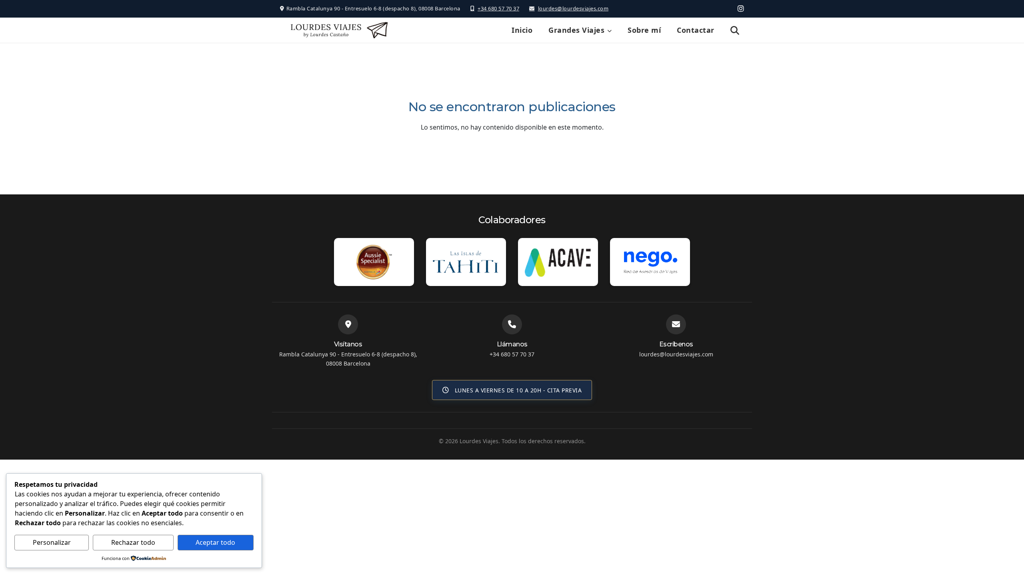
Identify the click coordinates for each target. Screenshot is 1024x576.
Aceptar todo (215, 542)
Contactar (695, 30)
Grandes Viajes (576, 30)
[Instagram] (741, 8)
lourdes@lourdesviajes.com (573, 8)
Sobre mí (644, 30)
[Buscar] (735, 30)
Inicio (522, 30)
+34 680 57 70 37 (498, 8)
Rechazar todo (133, 542)
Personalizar (52, 542)
